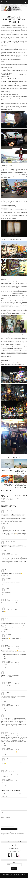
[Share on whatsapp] (8, 491)
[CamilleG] (14, 7)
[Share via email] (2, 491)
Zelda (6, 618)
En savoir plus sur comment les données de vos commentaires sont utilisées (13, 833)
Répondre (5, 523)
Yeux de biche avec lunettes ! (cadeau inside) (7, 498)
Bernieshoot (8, 510)
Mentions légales (14, 875)
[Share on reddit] (11, 491)
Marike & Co (8, 692)
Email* (14, 862)
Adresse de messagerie (5, 817)
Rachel (7, 569)
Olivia (6, 645)
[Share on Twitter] (5, 491)
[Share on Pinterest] (6, 491)
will (6, 599)
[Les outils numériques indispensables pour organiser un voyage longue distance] (20, 463)
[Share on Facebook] (3, 491)
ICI (23, 25)
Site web (3, 822)
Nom (2, 812)
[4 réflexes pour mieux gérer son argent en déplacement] (7, 463)
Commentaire (4, 796)
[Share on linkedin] (9, 491)
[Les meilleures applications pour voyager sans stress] (20, 479)
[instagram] (1, 2)
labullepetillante (10, 541)
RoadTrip (18, 13)
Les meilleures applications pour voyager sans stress (20, 486)
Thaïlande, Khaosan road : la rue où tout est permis (20, 498)
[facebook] (15, 845)
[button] (26, 2)
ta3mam (7, 671)
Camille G (8, 553)
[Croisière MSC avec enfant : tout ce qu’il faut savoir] (7, 479)
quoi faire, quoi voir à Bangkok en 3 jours (15, 32)
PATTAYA (22, 364)
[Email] (6, 2)
